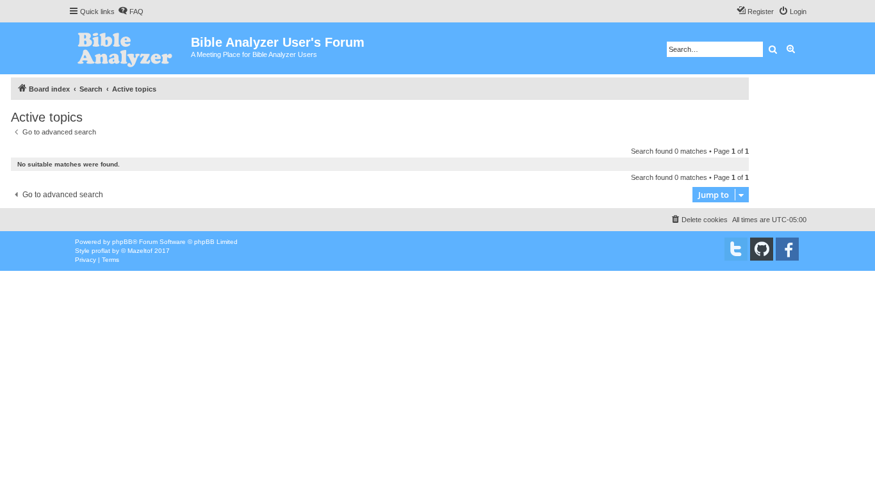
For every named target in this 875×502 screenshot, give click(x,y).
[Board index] (130, 48)
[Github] (761, 249)
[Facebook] (787, 249)
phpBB (122, 241)
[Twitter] (736, 249)
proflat (101, 250)
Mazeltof (139, 250)
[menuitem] (130, 11)
